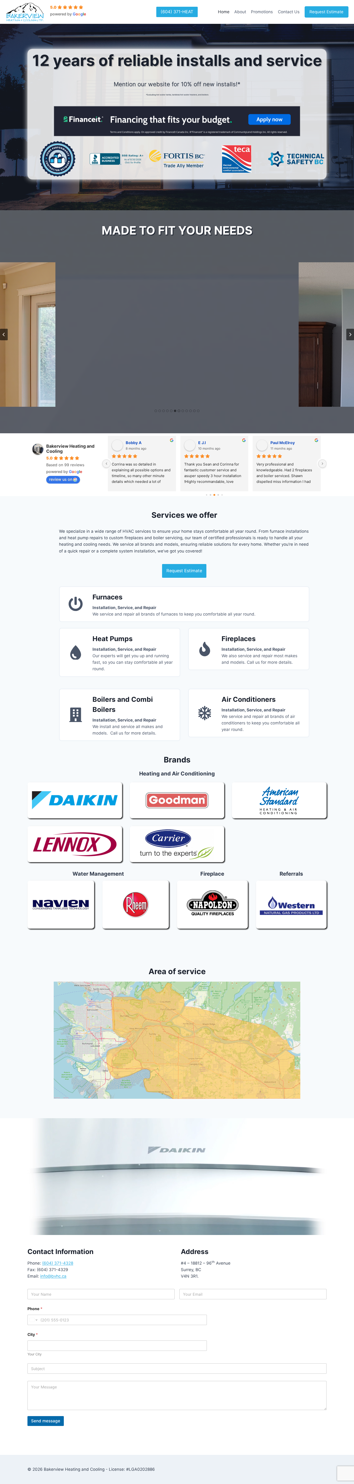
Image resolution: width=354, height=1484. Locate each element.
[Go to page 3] (206, 495)
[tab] (156, 411)
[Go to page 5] (214, 495)
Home (223, 11)
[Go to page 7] (222, 495)
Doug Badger (210, 442)
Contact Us (289, 11)
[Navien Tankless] (60, 904)
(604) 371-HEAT (177, 11)
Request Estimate (326, 11)
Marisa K (134, 442)
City (32, 1334)
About (240, 11)
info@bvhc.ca (53, 1276)
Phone (34, 1309)
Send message (45, 1420)
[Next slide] (350, 334)
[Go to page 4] (210, 495)
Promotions (262, 11)
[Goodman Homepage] (177, 800)
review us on (60, 479)
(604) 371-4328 (57, 1263)
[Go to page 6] (218, 495)
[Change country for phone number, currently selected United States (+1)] (33, 1320)
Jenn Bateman (284, 442)
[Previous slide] (4, 334)
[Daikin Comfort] (74, 800)
